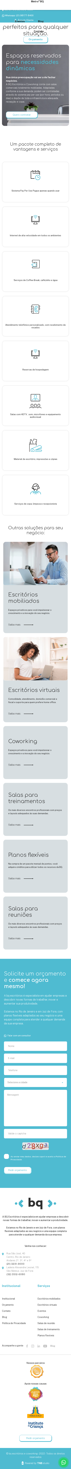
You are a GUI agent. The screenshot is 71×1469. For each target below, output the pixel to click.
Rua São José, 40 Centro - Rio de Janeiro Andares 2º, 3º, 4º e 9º (19, 1257)
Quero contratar (22, 114)
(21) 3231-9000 (15, 1264)
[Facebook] (27, 1346)
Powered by (36, 1463)
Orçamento (8, 1305)
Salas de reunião (46, 1323)
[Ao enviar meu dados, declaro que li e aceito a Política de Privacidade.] (7, 1156)
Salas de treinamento (48, 1329)
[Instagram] (33, 1346)
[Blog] (53, 1346)
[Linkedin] (39, 1346)
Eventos (41, 1311)
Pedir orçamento (35, 1438)
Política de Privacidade (14, 1323)
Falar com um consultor (19, 1035)
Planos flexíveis (45, 1335)
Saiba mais (14, 624)
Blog (4, 1317)
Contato (6, 1311)
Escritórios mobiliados (48, 1298)
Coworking (43, 1317)
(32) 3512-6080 (15, 1274)
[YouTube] (45, 1346)
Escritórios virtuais (47, 1305)
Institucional (8, 1298)
